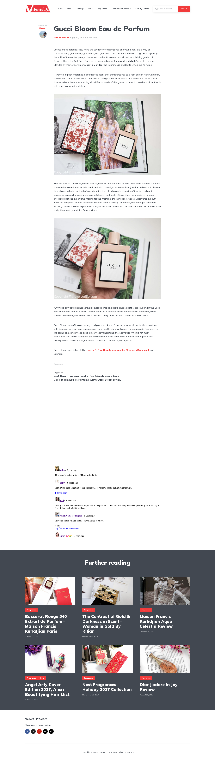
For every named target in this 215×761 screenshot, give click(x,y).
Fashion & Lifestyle (121, 8)
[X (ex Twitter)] (33, 731)
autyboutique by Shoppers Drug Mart (127, 350)
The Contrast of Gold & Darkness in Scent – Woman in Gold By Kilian (106, 624)
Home (59, 8)
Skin (69, 8)
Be (104, 350)
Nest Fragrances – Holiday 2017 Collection (107, 687)
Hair (90, 8)
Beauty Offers (142, 8)
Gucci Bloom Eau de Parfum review (75, 379)
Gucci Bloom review (109, 379)
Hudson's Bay (94, 350)
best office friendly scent (96, 375)
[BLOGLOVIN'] (45, 731)
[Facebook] (27, 731)
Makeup (80, 8)
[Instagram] (51, 731)
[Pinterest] (39, 731)
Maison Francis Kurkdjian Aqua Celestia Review (156, 621)
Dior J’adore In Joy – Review (160, 687)
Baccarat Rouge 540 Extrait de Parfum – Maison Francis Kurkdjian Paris (46, 624)
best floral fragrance (67, 375)
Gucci (116, 375)
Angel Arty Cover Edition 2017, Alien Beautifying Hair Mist (47, 689)
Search (184, 9)
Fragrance (102, 8)
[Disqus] (107, 422)
